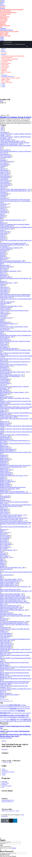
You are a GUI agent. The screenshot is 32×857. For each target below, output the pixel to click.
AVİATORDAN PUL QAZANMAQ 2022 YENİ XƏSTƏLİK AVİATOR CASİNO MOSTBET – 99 (13, 244)
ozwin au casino (4, 513)
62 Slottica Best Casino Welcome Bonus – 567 (12, 220)
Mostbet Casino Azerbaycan (7, 449)
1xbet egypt (3, 186)
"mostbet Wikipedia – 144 (6, 139)
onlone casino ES (4, 512)
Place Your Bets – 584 (5, 557)
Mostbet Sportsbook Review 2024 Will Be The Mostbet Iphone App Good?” (15, 735)
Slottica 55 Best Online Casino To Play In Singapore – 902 (15, 586)
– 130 (1, 126)
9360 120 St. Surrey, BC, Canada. (10, 811)
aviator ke (2, 236)
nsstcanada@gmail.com (8, 800)
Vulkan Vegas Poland (5, 646)
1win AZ (5, 705)
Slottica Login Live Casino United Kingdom (15, 731)
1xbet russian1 (3, 212)
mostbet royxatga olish (6, 474)
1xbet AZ (16, 705)
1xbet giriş (2, 188)
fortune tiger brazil (5, 339)
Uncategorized (4, 627)
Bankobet (2, 255)
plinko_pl (2, 563)
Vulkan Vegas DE (4, 642)
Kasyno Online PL (5, 373)
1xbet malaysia (4, 198)
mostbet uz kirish (4, 483)
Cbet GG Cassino (4, 309)
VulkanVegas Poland (5, 648)
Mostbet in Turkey (5, 459)
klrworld (13, 713)
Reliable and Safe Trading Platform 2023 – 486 (12, 567)
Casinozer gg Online (5, 307)
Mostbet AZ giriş (4, 424)
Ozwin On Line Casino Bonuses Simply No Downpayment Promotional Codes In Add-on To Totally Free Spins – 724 (15, 523)
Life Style (2, 385)
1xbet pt (2, 205)
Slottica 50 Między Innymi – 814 (8, 585)
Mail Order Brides (4, 391)
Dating (2, 320)
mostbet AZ (13, 715)
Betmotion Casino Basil (6, 266)
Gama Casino (3, 344)
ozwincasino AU (22, 717)
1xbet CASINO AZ (5, 180)
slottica (13, 719)
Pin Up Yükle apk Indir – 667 (7, 550)
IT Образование (4, 369)
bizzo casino (3, 269)
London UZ (28, 713)
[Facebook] (24, 46)
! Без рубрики (4, 132)
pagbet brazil (3, 529)
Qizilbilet (2, 564)
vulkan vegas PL (27, 721)
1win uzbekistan (4, 164)
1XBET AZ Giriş (4, 173)
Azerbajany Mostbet (5, 249)
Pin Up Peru (3, 548)
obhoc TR (6, 717)
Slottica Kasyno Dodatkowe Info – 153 (10, 608)
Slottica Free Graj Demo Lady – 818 (9, 605)
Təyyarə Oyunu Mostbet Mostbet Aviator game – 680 (14, 621)
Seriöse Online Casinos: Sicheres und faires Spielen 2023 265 (16, 572)
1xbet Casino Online (5, 185)
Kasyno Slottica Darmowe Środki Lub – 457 (11, 374)
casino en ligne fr (4, 288)
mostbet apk (3, 411)
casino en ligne (4, 287)
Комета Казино (4, 665)
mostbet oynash (4, 471)
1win (1, 705)
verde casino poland (5, 634)
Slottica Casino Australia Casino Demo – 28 (11, 594)
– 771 (1, 131)
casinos (2, 304)
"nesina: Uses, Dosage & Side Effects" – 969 (11, 141)
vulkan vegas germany (6, 645)
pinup (29, 717)
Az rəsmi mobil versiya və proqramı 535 (10, 247)
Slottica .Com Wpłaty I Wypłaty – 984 (10, 579)
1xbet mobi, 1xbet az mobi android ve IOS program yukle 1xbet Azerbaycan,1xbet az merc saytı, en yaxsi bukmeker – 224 (15, 201)
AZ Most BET (4, 246)
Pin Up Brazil (3, 539)
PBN (1, 531)
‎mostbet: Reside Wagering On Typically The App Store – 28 (15, 493)
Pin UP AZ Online (5, 537)
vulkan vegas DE (18, 721)
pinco (1, 551)
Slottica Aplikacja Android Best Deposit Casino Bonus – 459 (16, 591)
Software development (6, 612)
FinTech (2, 334)
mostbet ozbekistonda (5, 472)
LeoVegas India (4, 380)
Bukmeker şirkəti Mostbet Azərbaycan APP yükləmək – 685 (15, 278)
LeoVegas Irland (4, 382)
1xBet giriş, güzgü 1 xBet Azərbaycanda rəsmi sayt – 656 (15, 190)
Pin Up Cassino (4, 545)
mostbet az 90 (3, 421)
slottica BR (19, 719)
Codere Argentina (4, 313)
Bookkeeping (3, 275)
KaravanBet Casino (5, 370)
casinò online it (4, 293)
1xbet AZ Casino (4, 171)
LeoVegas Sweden (5, 383)
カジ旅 (2, 697)
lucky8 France (3, 389)
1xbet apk (2, 169)
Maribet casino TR (5, 393)
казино (2, 661)
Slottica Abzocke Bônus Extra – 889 (9, 589)
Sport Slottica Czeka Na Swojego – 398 (10, 614)
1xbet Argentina (4, 170)
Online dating (3, 510)
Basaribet (2, 256)
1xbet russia (3, 209)
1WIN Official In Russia (6, 161)
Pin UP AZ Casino (5, 535)
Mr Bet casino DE (4, 496)
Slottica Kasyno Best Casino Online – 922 (11, 607)
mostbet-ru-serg (4, 490)
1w (1, 148)
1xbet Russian (3, 211)
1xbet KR (2, 196)
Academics (23, 705)
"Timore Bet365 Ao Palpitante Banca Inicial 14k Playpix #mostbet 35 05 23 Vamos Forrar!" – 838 (14, 143)
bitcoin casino (3, 268)
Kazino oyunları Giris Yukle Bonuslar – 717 (11, 376)
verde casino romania (5, 636)
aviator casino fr (4, 233)
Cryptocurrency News (5, 317)
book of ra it (3, 274)
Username (2, 842)
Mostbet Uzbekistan (5, 485)
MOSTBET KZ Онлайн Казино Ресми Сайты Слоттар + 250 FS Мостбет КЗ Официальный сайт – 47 (15, 466)
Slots (1, 577)
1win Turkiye (3, 163)
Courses (2, 708)
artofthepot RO (10, 706)
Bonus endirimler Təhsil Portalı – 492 (9, 271)
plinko (1, 558)
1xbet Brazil (3, 179)
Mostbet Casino (4, 446)
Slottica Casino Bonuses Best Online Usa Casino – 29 (14, 596)
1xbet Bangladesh (4, 177)
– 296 (1, 129)
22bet (1, 214)
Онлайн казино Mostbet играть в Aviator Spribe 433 (14, 681)
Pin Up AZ (3, 534)
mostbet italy (3, 462)
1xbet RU (2, 208)
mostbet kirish (3, 464)
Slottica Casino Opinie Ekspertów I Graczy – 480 (13, 601)
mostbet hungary (4, 458)
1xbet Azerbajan (4, 174)
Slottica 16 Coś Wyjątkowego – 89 (9, 582)
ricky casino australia (5, 569)
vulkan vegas (9, 721)
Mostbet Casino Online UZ (7, 450)
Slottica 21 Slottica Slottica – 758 (8, 583)
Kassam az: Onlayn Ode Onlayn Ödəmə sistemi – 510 (14, 372)
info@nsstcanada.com (7, 801)
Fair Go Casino (4, 329)
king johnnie (3, 377)
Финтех (2, 691)
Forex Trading (3, 338)
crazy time (2, 316)
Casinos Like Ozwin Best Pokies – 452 (10, 306)
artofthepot (3, 706)
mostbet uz (3, 478)
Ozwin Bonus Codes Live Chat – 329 (10, 516)
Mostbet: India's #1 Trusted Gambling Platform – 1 (13, 491)
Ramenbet (2, 566)
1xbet (1, 167)
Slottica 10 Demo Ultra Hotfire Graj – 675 (11, 580)
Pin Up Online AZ (5, 547)
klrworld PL (18, 713)
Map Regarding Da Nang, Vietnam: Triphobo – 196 (13, 392)
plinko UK (3, 561)
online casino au (4, 509)
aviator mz (2, 237)
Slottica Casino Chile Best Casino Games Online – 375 (14, 598)
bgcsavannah (17, 706)
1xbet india (3, 192)
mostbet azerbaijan (5, 437)
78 (0, 221)
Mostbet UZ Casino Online (7, 481)
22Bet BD (2, 215)
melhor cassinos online (6, 396)
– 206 (1, 128)
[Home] (3, 48)
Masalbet (2, 395)
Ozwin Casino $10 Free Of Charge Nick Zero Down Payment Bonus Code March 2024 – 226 (13, 518)
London (23, 713)
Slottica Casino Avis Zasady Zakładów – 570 (11, 595)
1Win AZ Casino (4, 150)
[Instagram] (29, 46)
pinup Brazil (3, 554)
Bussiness (2, 281)
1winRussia (3, 166)
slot (1, 576)
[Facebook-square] (3, 821)
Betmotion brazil (4, 265)
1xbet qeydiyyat (4, 206)
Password (2, 843)
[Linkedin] (21, 46)
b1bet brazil (3, 253)
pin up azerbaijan (4, 538)
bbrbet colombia (4, 258)
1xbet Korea (3, 195)
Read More (4, 749)
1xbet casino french (5, 183)
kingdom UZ (5, 713)
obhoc (1, 717)
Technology (3, 620)
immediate (13, 708)
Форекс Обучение (5, 693)
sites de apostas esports (6, 575)
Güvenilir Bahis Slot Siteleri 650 (8, 348)
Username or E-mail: (5, 853)
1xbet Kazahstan (4, 193)
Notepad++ (3, 507)
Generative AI (3, 345)
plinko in (2, 560)
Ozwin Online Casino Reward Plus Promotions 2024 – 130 (15, 526)
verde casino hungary (5, 633)
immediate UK (13, 710)
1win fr (2, 158)
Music (1, 499)
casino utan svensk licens (6, 301)
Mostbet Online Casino (6, 469)
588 (1, 218)
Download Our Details (6, 738)
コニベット (3, 699)
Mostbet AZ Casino (5, 423)
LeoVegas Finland (4, 379)
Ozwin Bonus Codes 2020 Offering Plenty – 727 (12, 515)
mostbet (4, 715)
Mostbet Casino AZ (5, 447)
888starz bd (3, 223)
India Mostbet (3, 367)
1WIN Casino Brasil (5, 155)
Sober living (3, 611)
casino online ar (4, 291)
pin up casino (3, 541)
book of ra (2, 272)
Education (2, 325)
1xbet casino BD (4, 182)
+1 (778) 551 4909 (6, 762)
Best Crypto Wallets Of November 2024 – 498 (12, 261)
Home (1, 101)
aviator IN (2, 234)
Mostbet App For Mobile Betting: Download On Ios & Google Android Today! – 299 (14, 416)
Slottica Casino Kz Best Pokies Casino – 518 (11, 599)
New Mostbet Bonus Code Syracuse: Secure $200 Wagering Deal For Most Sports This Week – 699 (15, 505)
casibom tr (2, 284)
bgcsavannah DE (25, 706)
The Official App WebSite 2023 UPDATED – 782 (13, 623)
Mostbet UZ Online (5, 484)
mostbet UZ (23, 715)
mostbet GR (3, 456)
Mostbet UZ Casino (5, 480)
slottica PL (27, 719)
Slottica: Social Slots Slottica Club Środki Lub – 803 (13, 610)
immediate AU (20, 708)
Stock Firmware (4, 618)
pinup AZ (2, 719)
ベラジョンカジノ (5, 701)
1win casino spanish (5, 157)
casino (1, 285)
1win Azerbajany (4, 154)
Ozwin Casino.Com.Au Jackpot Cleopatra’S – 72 (13, 521)
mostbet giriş (3, 455)
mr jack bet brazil (4, 497)
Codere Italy (3, 315)
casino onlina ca (4, 290)
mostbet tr (2, 477)
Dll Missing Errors (5, 322)
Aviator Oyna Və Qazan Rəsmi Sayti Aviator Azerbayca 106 (15, 240)
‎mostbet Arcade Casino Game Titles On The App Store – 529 (16, 418)
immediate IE (5, 710)
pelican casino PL (4, 532)
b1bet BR (2, 252)
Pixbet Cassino (4, 556)
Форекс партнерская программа (9, 694)
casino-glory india (4, 303)
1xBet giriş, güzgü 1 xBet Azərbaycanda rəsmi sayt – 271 (15, 189)
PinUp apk (3, 553)
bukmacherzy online (5, 277)
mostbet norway (4, 468)
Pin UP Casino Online (5, 544)
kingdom (21, 710)
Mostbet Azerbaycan (5, 439)
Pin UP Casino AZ (5, 542)
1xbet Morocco (4, 204)
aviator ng (2, 239)
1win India (3, 160)
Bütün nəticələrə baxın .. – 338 (8, 282)
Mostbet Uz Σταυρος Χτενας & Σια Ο (15, 117)
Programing (7, 719)
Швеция (2, 696)
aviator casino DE (4, 231)
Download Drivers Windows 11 (8, 323)
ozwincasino (13, 717)
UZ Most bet (3, 631)
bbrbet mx (2, 259)
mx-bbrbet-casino (4, 500)
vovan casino (3, 637)
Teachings (2, 721)
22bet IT (2, 217)
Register (14, 848)
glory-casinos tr (4, 347)
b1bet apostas (3, 250)
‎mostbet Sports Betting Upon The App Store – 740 (13, 475)
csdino (1, 319)
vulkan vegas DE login (6, 643)
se (0, 570)
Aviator (2, 230)
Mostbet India (3, 461)
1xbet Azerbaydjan (5, 176)
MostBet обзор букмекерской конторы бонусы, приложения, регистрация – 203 (13, 488)
